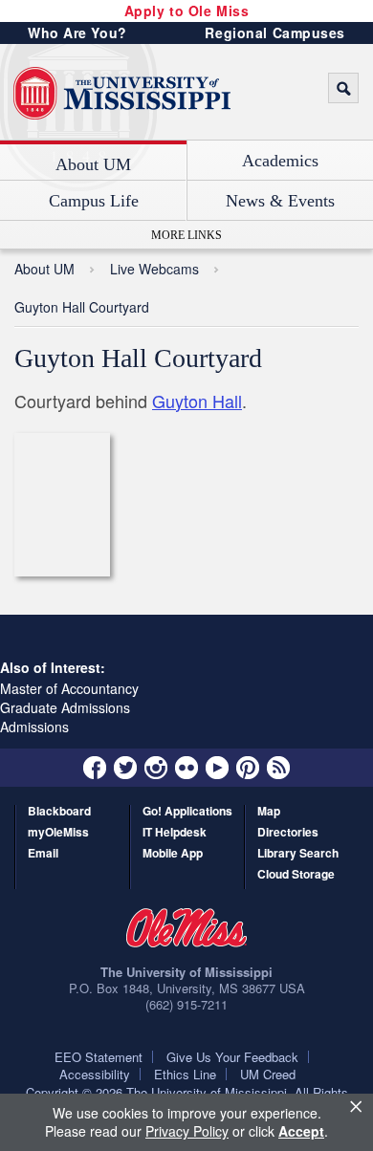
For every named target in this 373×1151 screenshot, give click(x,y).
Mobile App (173, 854)
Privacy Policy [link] (187, 1131)
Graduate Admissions (65, 707)
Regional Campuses (275, 32)
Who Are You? (77, 32)
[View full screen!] (138, 505)
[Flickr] (186, 767)
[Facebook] (94, 767)
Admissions (34, 726)
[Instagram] (155, 767)
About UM (93, 164)
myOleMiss (58, 833)
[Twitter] (125, 767)
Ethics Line (185, 1074)
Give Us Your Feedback (232, 1057)
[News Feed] (278, 767)
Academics (280, 160)
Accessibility (94, 1074)
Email (43, 854)
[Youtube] (217, 767)
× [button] (355, 1106)
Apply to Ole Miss (187, 10)
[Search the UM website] (343, 88)
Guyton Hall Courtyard (81, 306)
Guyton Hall (197, 400)
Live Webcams (154, 268)
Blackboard (59, 812)
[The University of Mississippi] (121, 93)
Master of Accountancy (69, 688)
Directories (287, 833)
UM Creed (268, 1074)
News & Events (280, 200)
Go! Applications (187, 812)
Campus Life (94, 200)
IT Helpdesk (175, 833)
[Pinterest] (247, 767)
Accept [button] (301, 1130)
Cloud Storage (296, 875)
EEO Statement (99, 1057)
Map (268, 812)
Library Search (298, 854)
